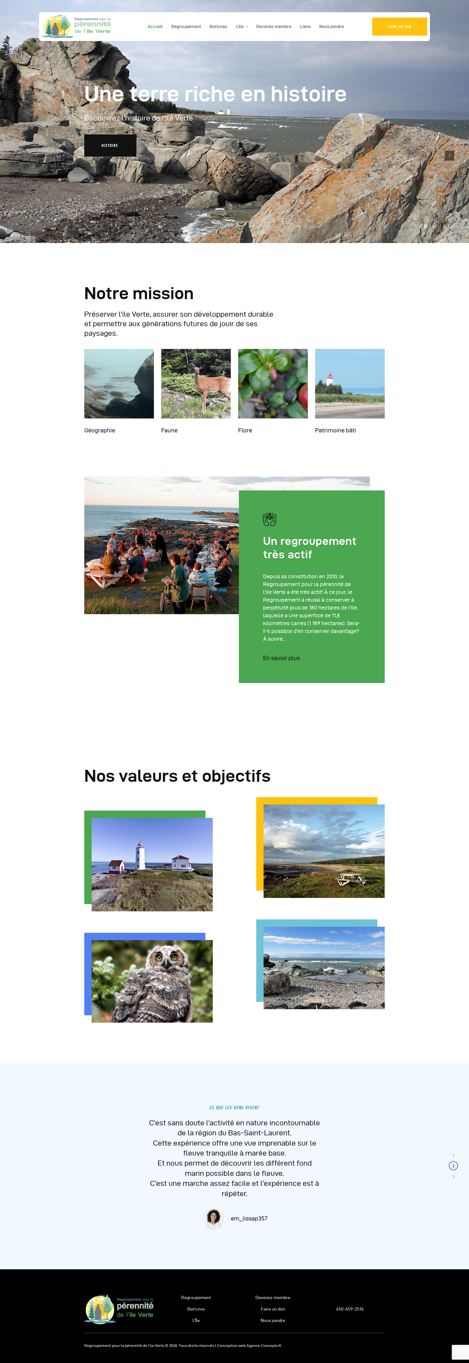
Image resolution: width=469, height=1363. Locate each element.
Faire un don (273, 1309)
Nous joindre (273, 1320)
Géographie (99, 430)
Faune (169, 430)
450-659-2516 (350, 1309)
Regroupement (196, 1297)
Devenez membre (273, 1297)
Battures (196, 1309)
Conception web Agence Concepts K (249, 1345)
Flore (245, 430)
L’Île (196, 1320)
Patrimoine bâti (335, 430)
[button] (453, 1155)
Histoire (111, 145)
